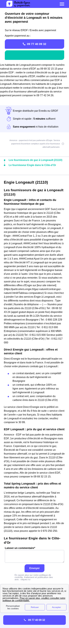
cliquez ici (25, 579)
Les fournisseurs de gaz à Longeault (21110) (35, 160)
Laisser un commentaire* (20, 548)
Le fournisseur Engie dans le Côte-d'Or (32, 165)
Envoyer (34, 568)
